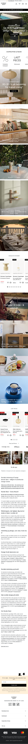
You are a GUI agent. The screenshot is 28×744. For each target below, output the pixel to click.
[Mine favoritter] (19, 3)
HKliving (21, 524)
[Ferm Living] (5, 447)
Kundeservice (5, 711)
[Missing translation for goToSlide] (9, 286)
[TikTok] (18, 704)
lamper (7, 558)
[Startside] (3, 4)
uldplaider (21, 588)
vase (6, 580)
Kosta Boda (9, 561)
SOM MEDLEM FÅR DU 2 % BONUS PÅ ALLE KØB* (15, 0)
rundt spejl (10, 591)
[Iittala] (16, 447)
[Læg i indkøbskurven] (10, 282)
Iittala (6, 631)
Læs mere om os (4, 646)
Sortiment (4, 716)
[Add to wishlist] (8, 282)
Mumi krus (19, 559)
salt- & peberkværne (19, 606)
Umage (25, 589)
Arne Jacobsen (16, 641)
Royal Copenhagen (12, 525)
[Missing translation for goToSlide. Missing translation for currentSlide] (7, 286)
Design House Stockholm (8, 638)
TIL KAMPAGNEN (14, 34)
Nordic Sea (18, 604)
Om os (3, 726)
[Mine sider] (16, 3)
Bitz (13, 631)
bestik (12, 558)
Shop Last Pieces (13, 443)
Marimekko (20, 639)
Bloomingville (4, 524)
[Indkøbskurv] (22, 3)
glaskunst (3, 561)
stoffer (23, 638)
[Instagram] (14, 704)
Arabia (24, 559)
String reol (22, 561)
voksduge (3, 639)
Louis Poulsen (16, 630)
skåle (10, 631)
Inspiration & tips (6, 721)
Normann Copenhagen (13, 524)
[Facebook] (10, 704)
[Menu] (26, 3)
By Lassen (10, 578)
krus (5, 558)
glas (2, 631)
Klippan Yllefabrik (5, 589)
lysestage (19, 577)
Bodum (11, 643)
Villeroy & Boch (19, 558)
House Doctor (17, 591)
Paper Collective (23, 578)
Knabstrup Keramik (13, 580)
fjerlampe (20, 589)
